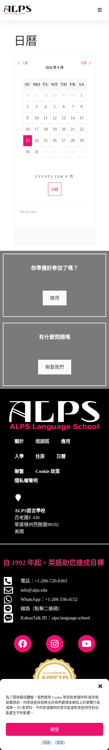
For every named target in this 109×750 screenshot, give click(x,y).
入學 (19, 456)
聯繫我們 (54, 367)
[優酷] (86, 643)
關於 (19, 441)
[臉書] (22, 643)
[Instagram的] (54, 643)
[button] (100, 686)
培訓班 (42, 441)
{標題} (46, 742)
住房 (40, 456)
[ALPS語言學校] (18, 497)
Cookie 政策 (47, 471)
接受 (54, 729)
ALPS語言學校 (30, 510)
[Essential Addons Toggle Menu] (99, 10)
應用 (54, 298)
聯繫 (19, 471)
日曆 (61, 456)
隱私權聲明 (26, 480)
